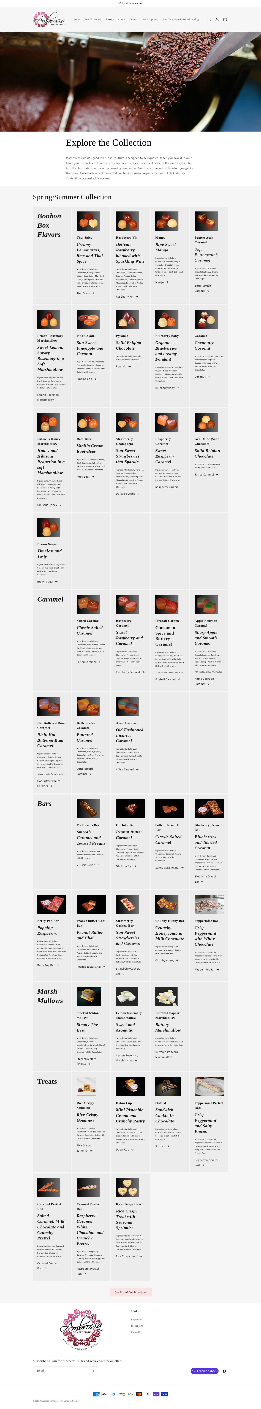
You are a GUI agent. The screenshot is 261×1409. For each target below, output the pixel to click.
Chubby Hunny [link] (164, 960)
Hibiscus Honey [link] (47, 505)
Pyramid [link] (121, 366)
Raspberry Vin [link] (125, 296)
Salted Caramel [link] (204, 474)
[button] (209, 19)
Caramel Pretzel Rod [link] (47, 1265)
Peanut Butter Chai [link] (89, 967)
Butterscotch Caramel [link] (203, 288)
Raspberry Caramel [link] (167, 487)
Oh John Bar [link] (124, 866)
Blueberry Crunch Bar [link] (206, 879)
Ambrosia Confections (50, 1401)
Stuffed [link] (160, 1146)
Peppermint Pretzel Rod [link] (207, 1162)
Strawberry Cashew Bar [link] (128, 971)
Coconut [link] (200, 377)
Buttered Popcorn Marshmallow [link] (166, 1054)
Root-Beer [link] (83, 476)
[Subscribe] (93, 1371)
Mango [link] (159, 282)
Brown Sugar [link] (45, 581)
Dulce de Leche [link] (125, 494)
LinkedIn (136, 1332)
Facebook (136, 1319)
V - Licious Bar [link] (86, 865)
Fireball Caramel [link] (165, 679)
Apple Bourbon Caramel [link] (204, 681)
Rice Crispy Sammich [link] (84, 1148)
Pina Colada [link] (84, 379)
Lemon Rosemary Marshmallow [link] (48, 397)
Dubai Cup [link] (122, 1149)
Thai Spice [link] (83, 293)
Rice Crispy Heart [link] (126, 1256)
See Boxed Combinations (130, 1292)
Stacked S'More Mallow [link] (86, 1061)
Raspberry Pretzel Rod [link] (88, 1271)
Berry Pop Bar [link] (46, 965)
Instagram (137, 1326)
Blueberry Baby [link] (165, 388)
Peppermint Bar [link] (204, 969)
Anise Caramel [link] (125, 769)
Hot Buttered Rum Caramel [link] (48, 783)
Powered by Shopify (70, 1401)
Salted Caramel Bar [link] (167, 867)
